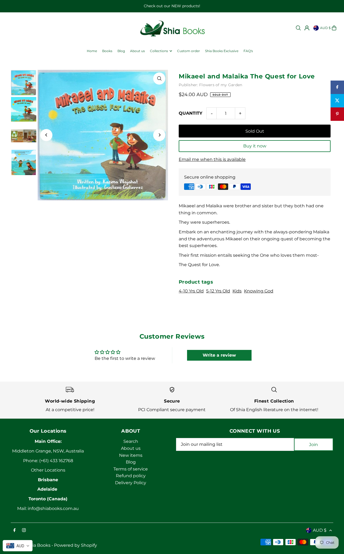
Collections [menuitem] (159, 51)
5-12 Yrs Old (218, 291)
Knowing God (258, 291)
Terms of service (130, 469)
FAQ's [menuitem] (248, 51)
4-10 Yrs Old (191, 291)
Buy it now (254, 146)
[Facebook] (14, 530)
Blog (131, 462)
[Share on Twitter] (337, 100)
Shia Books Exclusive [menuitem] (221, 51)
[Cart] (334, 28)
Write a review (219, 355)
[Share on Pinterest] (337, 114)
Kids (237, 291)
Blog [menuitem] (121, 51)
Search (130, 441)
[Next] (159, 135)
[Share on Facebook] (337, 87)
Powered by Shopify (75, 545)
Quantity (190, 113)
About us (131, 448)
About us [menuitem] (137, 51)
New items (130, 455)
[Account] (306, 28)
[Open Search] (298, 28)
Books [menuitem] (107, 51)
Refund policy (131, 475)
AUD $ (325, 28)
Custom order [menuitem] (188, 51)
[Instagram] (24, 530)
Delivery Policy (130, 482)
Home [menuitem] (92, 51)
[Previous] (46, 135)
